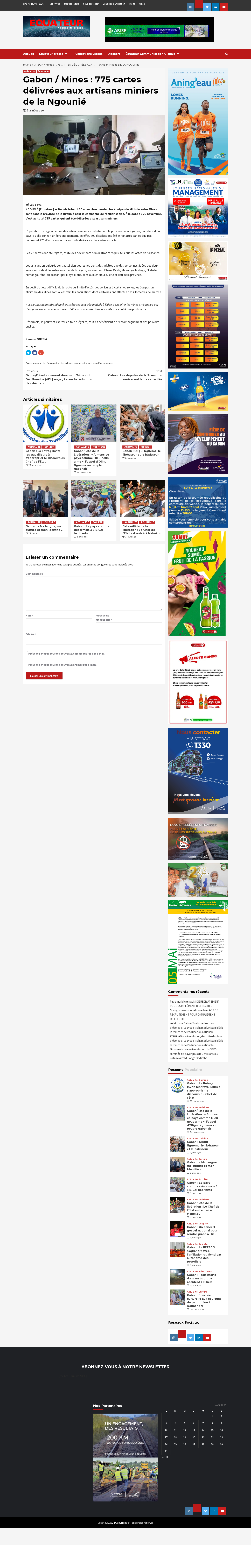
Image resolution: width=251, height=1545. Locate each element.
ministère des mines (103, 363)
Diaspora (114, 53)
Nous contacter (91, 3)
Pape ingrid (177, 1001)
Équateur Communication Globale (151, 53)
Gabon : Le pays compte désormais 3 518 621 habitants (91, 530)
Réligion (203, 1224)
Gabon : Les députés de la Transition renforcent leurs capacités (135, 375)
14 (203, 1430)
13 (193, 1430)
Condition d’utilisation (114, 3)
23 (221, 1437)
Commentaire (34, 573)
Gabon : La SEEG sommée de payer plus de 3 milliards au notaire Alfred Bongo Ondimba (194, 1053)
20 (193, 1437)
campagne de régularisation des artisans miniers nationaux (61, 363)
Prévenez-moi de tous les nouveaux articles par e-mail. (62, 664)
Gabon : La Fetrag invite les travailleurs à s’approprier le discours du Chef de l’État (45, 456)
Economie (43, 71)
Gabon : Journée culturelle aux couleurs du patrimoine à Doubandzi (204, 1300)
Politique (99, 447)
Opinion (49, 447)
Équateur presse (51, 53)
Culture (49, 522)
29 (212, 1444)
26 (184, 1444)
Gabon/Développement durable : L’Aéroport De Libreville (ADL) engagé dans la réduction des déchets (59, 377)
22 (212, 1437)
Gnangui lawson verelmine (186, 1010)
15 (212, 1430)
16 (221, 1430)
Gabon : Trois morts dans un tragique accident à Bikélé (201, 1278)
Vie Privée (55, 3)
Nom (29, 615)
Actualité (29, 71)
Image (132, 3)
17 (166, 1437)
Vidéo (142, 3)
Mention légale (71, 3)
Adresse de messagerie (104, 617)
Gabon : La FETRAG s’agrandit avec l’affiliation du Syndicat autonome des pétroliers (204, 1254)
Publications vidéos (88, 53)
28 (203, 1444)
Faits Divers (205, 1272)
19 (184, 1437)
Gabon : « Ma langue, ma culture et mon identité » (44, 528)
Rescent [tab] (175, 1070)
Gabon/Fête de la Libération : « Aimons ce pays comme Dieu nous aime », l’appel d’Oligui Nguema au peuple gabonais (91, 459)
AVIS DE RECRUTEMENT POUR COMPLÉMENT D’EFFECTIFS (194, 1014)
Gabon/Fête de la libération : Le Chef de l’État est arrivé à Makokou (141, 530)
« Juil (165, 1457)
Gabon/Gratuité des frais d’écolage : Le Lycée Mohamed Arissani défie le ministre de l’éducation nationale (197, 1027)
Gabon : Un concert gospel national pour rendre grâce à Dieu (202, 1230)
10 (166, 1430)
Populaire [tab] (193, 1070)
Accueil (28, 53)
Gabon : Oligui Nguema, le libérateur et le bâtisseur (141, 452)
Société (97, 522)
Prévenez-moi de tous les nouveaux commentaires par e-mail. (66, 653)
